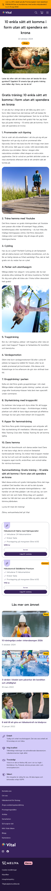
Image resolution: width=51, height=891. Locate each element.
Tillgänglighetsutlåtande (11, 884)
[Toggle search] (36, 12)
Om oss (5, 796)
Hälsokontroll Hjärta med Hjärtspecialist (21, 531)
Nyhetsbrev (6, 838)
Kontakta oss (7, 791)
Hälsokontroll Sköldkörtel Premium (19, 569)
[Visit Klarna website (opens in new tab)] (28, 863)
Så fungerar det (8, 824)
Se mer (25, 550)
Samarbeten (6, 819)
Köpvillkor (5, 875)
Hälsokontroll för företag (11, 800)
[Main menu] (47, 12)
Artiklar (4, 814)
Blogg (25, 43)
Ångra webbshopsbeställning (13, 805)
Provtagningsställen (9, 810)
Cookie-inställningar (9, 870)
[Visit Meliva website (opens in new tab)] (10, 863)
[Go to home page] (9, 844)
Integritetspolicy (8, 879)
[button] (25, 554)
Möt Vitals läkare (8, 828)
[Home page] (7, 12)
